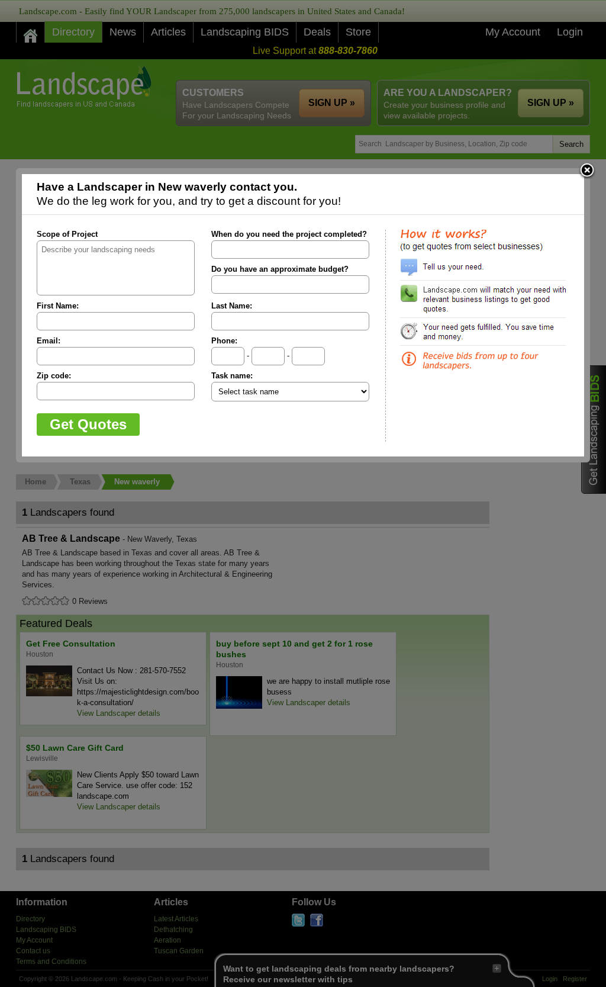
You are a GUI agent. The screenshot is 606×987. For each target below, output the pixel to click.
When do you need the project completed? (289, 234)
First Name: (58, 305)
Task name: (232, 375)
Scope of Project (67, 234)
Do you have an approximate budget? (280, 269)
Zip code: (54, 375)
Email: (48, 340)
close (587, 171)
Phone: (224, 340)
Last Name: (231, 305)
